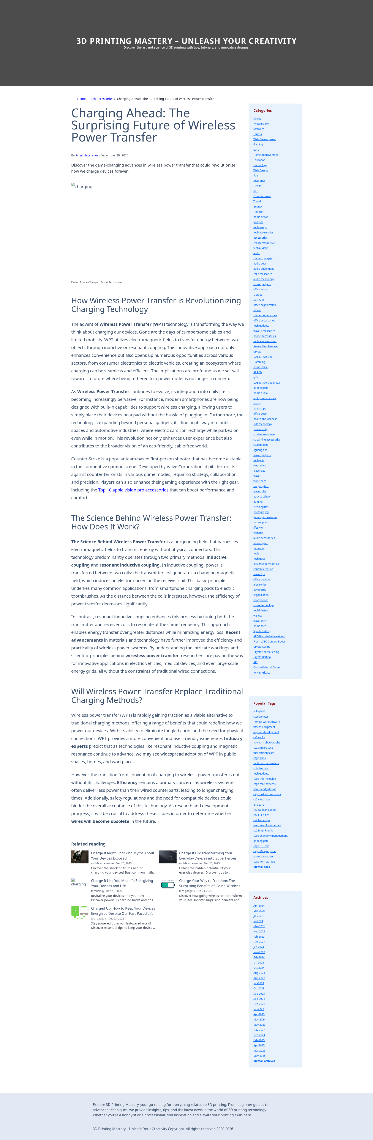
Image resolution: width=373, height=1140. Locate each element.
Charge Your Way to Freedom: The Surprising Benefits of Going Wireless (209, 883)
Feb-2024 (259, 957)
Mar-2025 (259, 1050)
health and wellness (265, 419)
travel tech (259, 621)
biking (257, 403)
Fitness (257, 134)
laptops (257, 294)
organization (261, 595)
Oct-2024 (258, 968)
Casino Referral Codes (266, 667)
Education (259, 160)
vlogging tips (261, 486)
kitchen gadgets (262, 258)
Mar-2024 (259, 926)
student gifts (260, 445)
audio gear (259, 263)
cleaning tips (261, 507)
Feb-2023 (259, 936)
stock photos (261, 716)
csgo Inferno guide (264, 779)
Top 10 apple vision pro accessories (133, 490)
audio (256, 253)
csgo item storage (264, 861)
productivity (260, 429)
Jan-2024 (258, 947)
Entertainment (262, 196)
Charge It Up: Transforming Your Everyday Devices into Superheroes (208, 856)
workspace (259, 481)
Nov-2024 (259, 931)
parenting (259, 548)
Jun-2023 (258, 1009)
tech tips (258, 533)
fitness (257, 310)
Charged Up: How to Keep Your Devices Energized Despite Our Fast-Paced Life (123, 911)
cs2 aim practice (263, 748)
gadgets (258, 222)
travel (256, 476)
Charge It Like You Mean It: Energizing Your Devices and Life (122, 883)
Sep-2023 (259, 993)
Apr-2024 (259, 905)
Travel (257, 201)
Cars (256, 149)
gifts (256, 377)
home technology (263, 605)
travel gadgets (262, 455)
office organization (264, 305)
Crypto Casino (261, 647)
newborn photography (266, 742)
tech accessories (101, 99)
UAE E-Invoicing (262, 357)
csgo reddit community (267, 794)
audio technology (263, 279)
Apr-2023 (259, 1014)
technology (260, 227)
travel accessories (264, 331)
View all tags (261, 867)
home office (260, 367)
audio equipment (263, 269)
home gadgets (262, 284)
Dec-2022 (259, 942)
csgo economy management (270, 836)
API (255, 662)
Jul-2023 (258, 916)
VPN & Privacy (261, 672)
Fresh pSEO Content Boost (269, 641)
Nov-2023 (259, 952)
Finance (258, 212)
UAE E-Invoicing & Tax (266, 382)
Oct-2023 (258, 988)
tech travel (259, 559)
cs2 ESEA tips (261, 815)
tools (256, 553)
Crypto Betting (262, 657)
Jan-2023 (258, 962)
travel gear (260, 470)
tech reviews (261, 248)
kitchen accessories (265, 315)
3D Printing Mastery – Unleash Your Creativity (186, 41)
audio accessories (264, 538)
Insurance (259, 181)
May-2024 (259, 1019)
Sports (257, 118)
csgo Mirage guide (264, 851)
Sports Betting (261, 631)
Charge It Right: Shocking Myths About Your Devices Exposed (122, 856)
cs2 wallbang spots (264, 810)
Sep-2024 (259, 999)
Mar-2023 (259, 911)
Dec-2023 (259, 1004)
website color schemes (267, 825)
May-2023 (259, 1025)
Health (257, 186)
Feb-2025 (259, 1040)
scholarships (261, 768)
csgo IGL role (261, 846)
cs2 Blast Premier (264, 830)
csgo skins (259, 758)
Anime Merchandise (265, 346)
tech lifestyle (261, 610)
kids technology (262, 424)
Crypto (257, 351)
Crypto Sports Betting (266, 652)
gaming (257, 502)
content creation (263, 569)
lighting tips (260, 450)
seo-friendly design (264, 789)
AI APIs (257, 372)
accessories (260, 237)
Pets (256, 175)
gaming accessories (265, 517)
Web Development (264, 139)
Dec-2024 (259, 1035)
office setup (260, 289)
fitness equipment (264, 727)
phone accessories (264, 336)
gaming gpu (260, 841)
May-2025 (259, 1056)
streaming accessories (267, 439)
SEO (255, 191)
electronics (260, 584)
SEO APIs (258, 300)
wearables (259, 465)
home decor (260, 217)
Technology (260, 165)
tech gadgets (261, 326)
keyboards (259, 590)
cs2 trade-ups (261, 820)
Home (81, 99)
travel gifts (259, 491)
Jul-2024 (258, 921)
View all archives (264, 1061)
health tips (259, 408)
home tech (259, 626)
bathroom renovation (266, 763)
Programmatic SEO (264, 243)
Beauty (257, 206)
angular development (266, 732)
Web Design (260, 170)
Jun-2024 (258, 983)
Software (258, 129)
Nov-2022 (259, 1030)
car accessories (262, 274)
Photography (261, 124)
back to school (261, 496)
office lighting (261, 579)
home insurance (263, 856)
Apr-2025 (259, 1045)
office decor (260, 414)
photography (261, 512)
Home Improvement (265, 155)
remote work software (266, 722)
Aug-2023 (259, 978)
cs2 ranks (259, 737)
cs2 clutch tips (261, 799)
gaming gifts (260, 388)
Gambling (259, 362)
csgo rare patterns (264, 784)
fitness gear (260, 543)
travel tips (259, 574)
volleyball (259, 711)
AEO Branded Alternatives (269, 636)
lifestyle (258, 527)
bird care (258, 804)
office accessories (264, 320)
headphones (260, 600)
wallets (257, 615)
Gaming (258, 144)
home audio (260, 393)
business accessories (266, 564)
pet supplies (260, 522)
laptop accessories (264, 398)
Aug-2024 (259, 973)
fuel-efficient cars (263, 753)
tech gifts (258, 460)
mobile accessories (265, 341)
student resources (264, 434)
